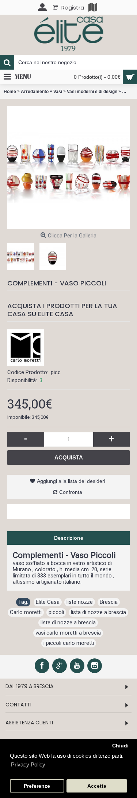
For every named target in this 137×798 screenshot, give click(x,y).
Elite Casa (48, 602)
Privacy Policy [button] (28, 764)
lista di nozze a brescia (98, 612)
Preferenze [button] (37, 786)
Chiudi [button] (120, 746)
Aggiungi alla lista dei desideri (71, 481)
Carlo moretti (26, 612)
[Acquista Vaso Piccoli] (68, 167)
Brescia (109, 602)
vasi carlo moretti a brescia (68, 632)
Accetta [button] (96, 786)
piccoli (56, 612)
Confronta (70, 492)
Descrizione (68, 538)
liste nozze (79, 602)
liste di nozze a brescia (68, 622)
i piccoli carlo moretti (68, 643)
